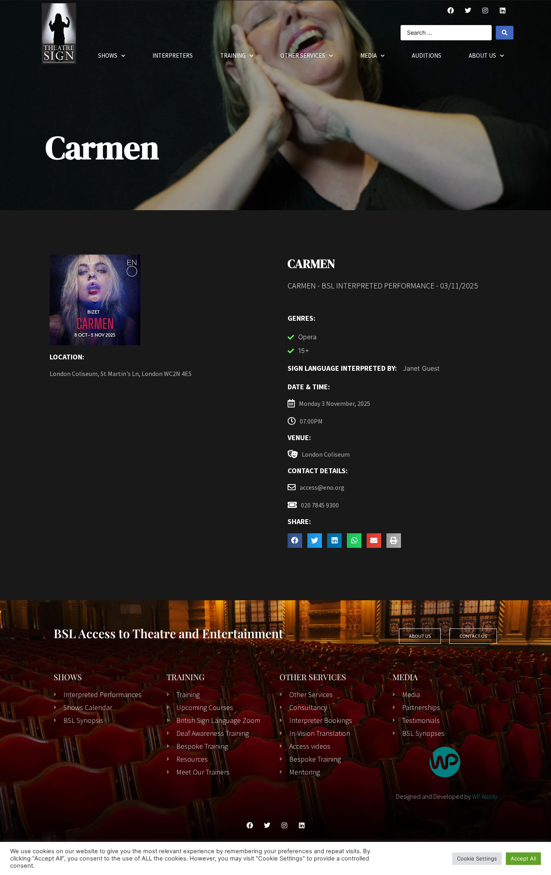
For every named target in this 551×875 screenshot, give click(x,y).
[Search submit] (504, 33)
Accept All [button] (523, 858)
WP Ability (484, 796)
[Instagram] (485, 10)
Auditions (426, 55)
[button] (295, 540)
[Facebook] (450, 10)
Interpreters (172, 55)
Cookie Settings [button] (477, 858)
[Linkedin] (301, 825)
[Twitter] (467, 10)
